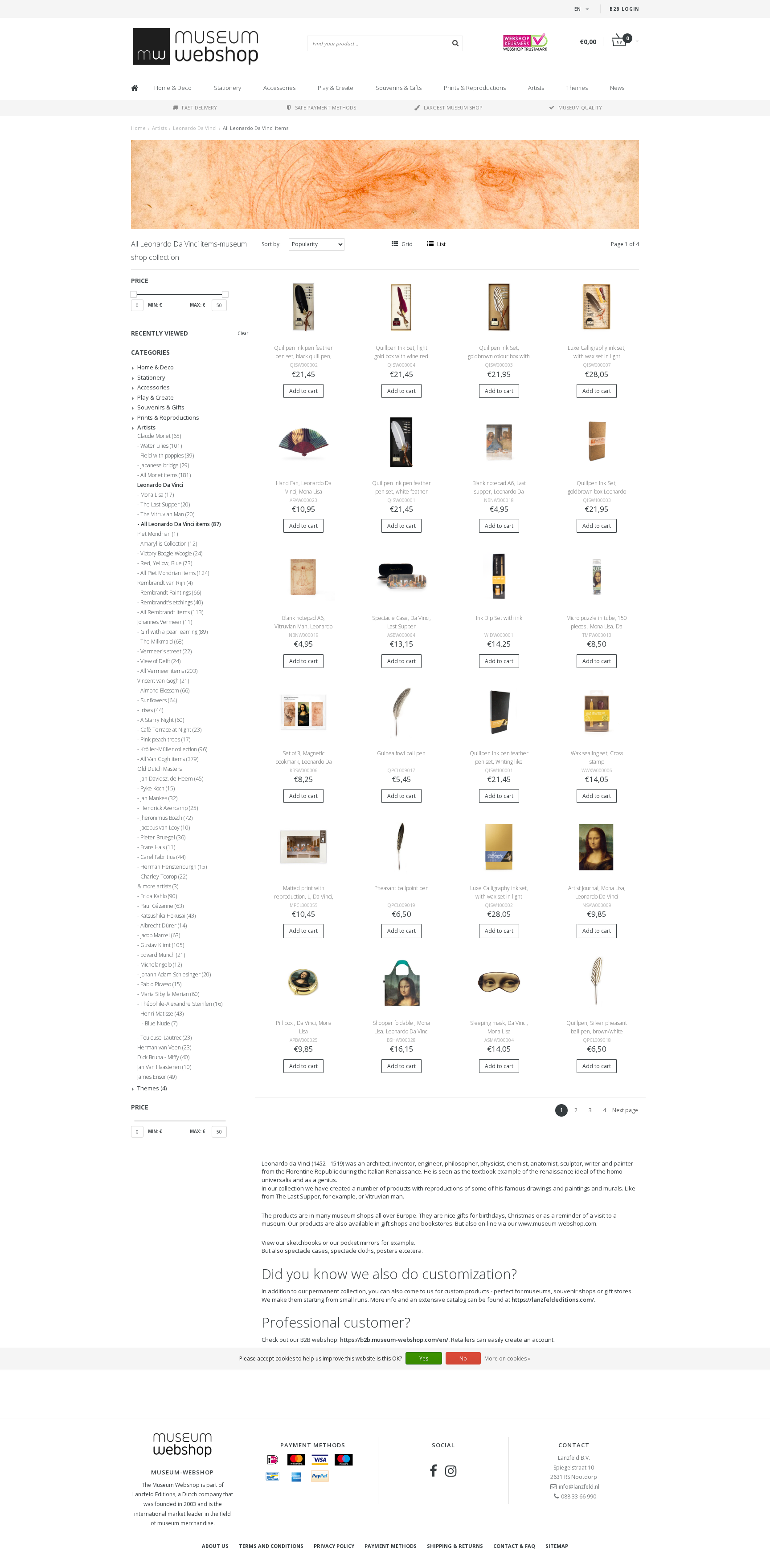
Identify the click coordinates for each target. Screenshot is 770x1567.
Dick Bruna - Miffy (163, 1057)
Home (138, 128)
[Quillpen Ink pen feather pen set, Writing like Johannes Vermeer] (499, 711)
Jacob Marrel (160, 935)
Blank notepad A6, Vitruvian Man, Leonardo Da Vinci (303, 626)
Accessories (279, 88)
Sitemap (556, 1546)
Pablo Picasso (160, 984)
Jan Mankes (158, 798)
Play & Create (335, 88)
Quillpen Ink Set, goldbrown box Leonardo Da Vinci (597, 491)
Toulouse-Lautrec (166, 1037)
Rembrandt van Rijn (164, 583)
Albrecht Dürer (163, 925)
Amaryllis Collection (168, 543)
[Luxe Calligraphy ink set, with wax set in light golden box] (597, 306)
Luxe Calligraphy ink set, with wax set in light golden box (597, 356)
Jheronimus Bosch (166, 818)
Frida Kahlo (158, 896)
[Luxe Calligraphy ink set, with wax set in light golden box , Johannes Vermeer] (499, 846)
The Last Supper (165, 504)
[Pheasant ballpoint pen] (401, 846)
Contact (574, 1445)
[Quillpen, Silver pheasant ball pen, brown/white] (597, 981)
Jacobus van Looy (165, 827)
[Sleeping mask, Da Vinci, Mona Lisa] (499, 981)
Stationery (227, 88)
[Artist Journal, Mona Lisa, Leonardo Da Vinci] (597, 846)
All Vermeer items (168, 671)
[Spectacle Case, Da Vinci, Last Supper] (401, 576)
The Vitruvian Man (167, 514)
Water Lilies (161, 445)
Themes (577, 88)
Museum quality (580, 107)
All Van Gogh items (169, 759)
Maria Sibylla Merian (169, 994)
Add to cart (303, 391)
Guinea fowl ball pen (401, 753)
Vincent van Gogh (163, 680)
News (617, 88)
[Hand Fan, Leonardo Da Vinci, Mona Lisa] (303, 441)
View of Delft (160, 661)
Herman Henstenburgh (173, 867)
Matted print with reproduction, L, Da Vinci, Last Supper (303, 896)
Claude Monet (159, 436)
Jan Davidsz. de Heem (171, 778)
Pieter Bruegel (162, 837)
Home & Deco (173, 88)
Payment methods (391, 1546)
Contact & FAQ (514, 1546)
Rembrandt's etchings (171, 602)
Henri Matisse (162, 1013)
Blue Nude (161, 1023)
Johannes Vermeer (164, 622)
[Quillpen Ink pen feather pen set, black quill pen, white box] (303, 306)
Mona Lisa (157, 494)
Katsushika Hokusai (168, 915)
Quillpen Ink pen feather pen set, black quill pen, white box (303, 356)
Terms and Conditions (271, 1546)
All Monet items (165, 475)
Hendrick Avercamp (169, 808)
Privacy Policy (334, 1546)
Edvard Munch (162, 955)
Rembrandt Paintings (170, 592)
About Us (215, 1546)
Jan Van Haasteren (164, 1067)
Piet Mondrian (157, 534)
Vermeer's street (166, 651)
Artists (536, 88)
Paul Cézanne (162, 906)
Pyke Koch (157, 788)
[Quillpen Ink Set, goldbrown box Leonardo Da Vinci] (597, 441)
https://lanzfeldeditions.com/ (553, 1300)
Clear (243, 333)
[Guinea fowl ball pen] (401, 711)
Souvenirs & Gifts (399, 88)
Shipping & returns (455, 1546)
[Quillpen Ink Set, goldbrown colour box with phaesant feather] (499, 306)
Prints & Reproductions (475, 88)
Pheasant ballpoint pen (401, 888)
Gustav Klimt (162, 945)
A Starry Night (162, 720)
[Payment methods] (273, 1459)
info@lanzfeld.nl (579, 1486)
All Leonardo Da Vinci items (255, 128)
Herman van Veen (164, 1047)
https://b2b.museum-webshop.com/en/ (394, 1340)
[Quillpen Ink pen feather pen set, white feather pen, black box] (401, 441)
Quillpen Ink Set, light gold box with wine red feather (401, 356)
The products (279, 1215)
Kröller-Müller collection (173, 749)
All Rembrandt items (171, 612)
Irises (151, 710)
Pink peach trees (165, 739)
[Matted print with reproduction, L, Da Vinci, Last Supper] (303, 846)
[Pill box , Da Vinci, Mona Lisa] (303, 981)
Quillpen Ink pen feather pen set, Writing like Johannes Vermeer (499, 761)
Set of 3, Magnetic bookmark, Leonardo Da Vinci (303, 761)
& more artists (157, 886)
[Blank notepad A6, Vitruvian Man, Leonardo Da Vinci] (303, 576)
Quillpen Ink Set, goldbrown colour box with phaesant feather (499, 356)
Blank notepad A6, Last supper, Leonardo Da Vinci (499, 491)
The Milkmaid (161, 641)
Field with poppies (167, 455)
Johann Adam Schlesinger (175, 974)
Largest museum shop (453, 107)
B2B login (624, 9)
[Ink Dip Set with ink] (499, 576)
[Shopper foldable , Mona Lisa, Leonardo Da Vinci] (401, 981)
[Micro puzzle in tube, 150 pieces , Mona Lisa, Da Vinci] (597, 576)
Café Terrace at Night (170, 729)
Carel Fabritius (162, 857)
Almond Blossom (164, 690)
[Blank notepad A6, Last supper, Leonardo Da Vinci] (499, 441)
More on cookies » (507, 1358)
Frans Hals (157, 847)
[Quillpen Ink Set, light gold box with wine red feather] (401, 306)
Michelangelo (161, 964)
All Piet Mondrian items (174, 573)
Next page (625, 1110)
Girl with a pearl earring (174, 632)
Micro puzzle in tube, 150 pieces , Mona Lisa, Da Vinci (596, 626)
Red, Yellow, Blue (166, 563)
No (463, 1358)
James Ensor (156, 1077)
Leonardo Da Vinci (195, 128)
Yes (423, 1358)
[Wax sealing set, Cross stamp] (597, 711)
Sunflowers (158, 700)
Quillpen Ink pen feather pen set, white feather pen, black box (401, 491)
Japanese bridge (164, 465)
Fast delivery (199, 107)
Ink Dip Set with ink (499, 618)
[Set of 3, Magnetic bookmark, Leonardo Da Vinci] (303, 711)
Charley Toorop (163, 876)
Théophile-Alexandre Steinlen (181, 1004)
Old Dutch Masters (159, 769)
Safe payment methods (325, 107)
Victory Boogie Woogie (171, 553)
